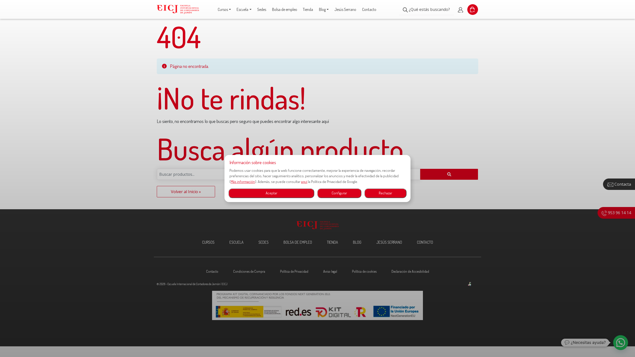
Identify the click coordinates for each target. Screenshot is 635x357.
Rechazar (385, 193)
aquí (304, 181)
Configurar (339, 193)
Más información (243, 181)
